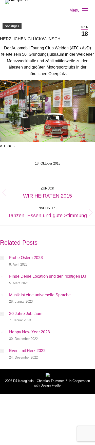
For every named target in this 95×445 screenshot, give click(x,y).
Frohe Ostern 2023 (26, 258)
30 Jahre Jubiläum (25, 313)
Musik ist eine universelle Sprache (40, 295)
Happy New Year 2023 (29, 332)
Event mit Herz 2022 (27, 350)
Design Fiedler (51, 385)
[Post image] (2, 258)
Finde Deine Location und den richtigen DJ (47, 276)
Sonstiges (12, 26)
